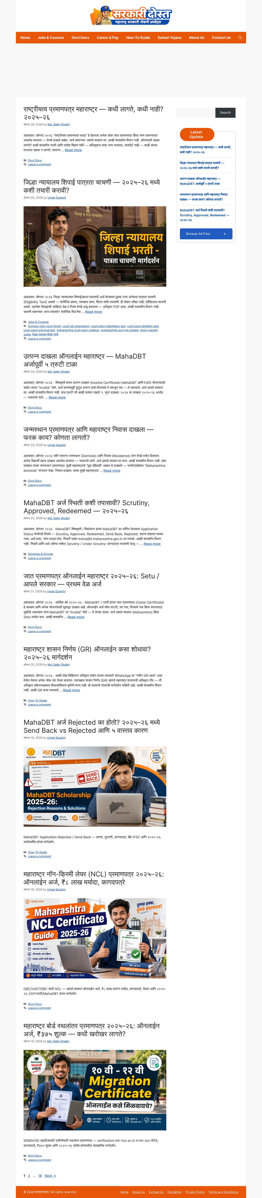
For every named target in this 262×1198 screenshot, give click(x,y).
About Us (196, 38)
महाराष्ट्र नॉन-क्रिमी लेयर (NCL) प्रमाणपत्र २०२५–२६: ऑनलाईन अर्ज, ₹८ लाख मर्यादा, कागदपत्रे (94, 878)
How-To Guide (138, 38)
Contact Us (221, 38)
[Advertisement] (115, 70)
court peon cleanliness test (108, 326)
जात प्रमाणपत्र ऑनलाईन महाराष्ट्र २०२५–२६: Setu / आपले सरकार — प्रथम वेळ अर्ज (91, 580)
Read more (73, 150)
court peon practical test (39, 330)
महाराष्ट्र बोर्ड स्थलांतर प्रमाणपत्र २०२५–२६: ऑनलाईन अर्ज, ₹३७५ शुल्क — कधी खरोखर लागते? (92, 1030)
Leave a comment (39, 164)
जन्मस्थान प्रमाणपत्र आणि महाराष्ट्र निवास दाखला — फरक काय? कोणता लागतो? (89, 433)
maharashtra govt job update (119, 330)
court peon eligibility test (143, 326)
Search (225, 112)
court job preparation (76, 326)
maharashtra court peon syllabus (78, 330)
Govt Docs (80, 38)
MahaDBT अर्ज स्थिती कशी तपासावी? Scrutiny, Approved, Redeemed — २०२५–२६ (87, 507)
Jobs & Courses (51, 38)
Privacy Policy (195, 1192)
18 (40, 1176)
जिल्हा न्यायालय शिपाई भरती (45, 334)
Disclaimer (174, 1192)
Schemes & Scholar (40, 553)
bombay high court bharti (44, 326)
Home (25, 38)
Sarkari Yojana (169, 38)
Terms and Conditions (223, 1192)
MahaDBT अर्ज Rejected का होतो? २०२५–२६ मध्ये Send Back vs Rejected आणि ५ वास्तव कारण (92, 726)
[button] (240, 37)
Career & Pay (108, 38)
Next (50, 1176)
